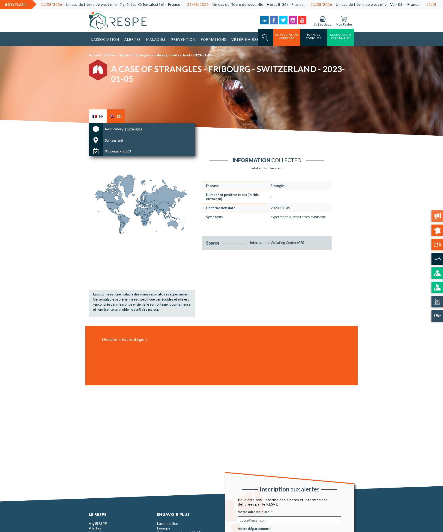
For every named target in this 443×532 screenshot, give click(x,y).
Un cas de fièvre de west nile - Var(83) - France (337, 4)
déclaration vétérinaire (340, 36)
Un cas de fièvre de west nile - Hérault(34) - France (218, 4)
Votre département (254, 528)
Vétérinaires (245, 39)
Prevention (183, 39)
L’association (105, 39)
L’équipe (163, 528)
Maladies (155, 39)
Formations (213, 39)
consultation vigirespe (286, 36)
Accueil (94, 55)
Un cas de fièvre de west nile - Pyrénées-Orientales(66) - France (83, 4)
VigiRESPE (98, 523)
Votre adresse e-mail (254, 512)
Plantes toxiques (313, 36)
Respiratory (114, 129)
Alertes (132, 39)
